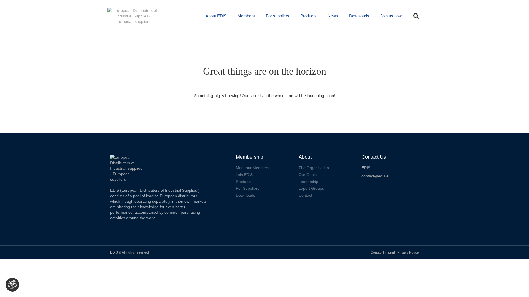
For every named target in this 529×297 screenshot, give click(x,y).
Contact (376, 252)
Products (308, 15)
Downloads (359, 15)
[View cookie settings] (12, 285)
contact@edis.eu (376, 176)
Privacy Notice (408, 252)
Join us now (391, 15)
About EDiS (216, 15)
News (333, 15)
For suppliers (277, 15)
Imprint (390, 252)
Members (246, 15)
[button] (416, 15)
